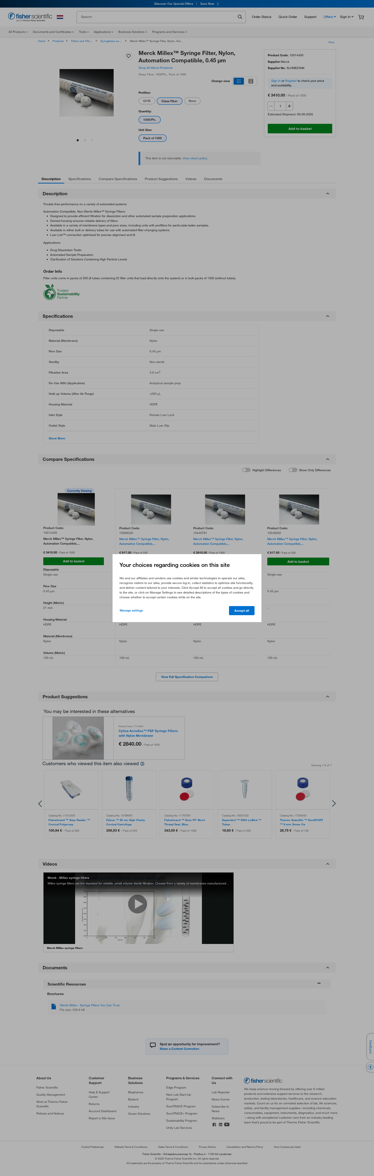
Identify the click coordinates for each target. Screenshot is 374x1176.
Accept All (241, 611)
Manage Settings (131, 610)
